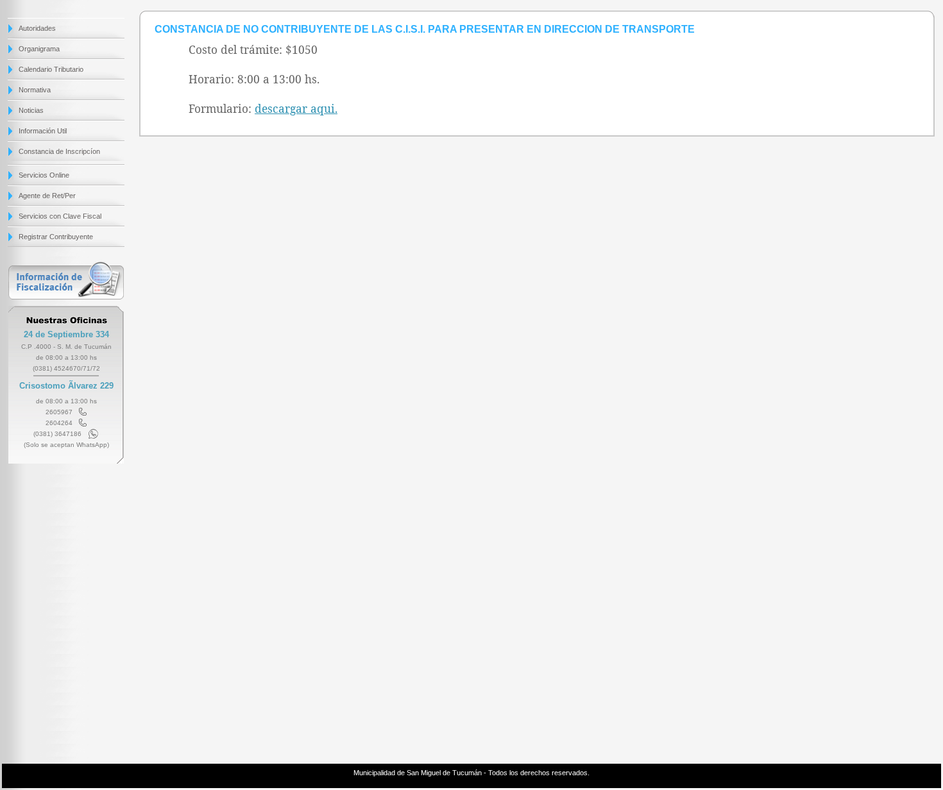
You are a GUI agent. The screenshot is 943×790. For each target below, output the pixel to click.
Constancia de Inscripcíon (59, 151)
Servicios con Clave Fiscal (60, 216)
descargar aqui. (296, 108)
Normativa (35, 90)
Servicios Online (44, 175)
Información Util (43, 131)
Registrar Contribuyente (56, 236)
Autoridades (37, 28)
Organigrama (39, 49)
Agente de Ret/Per (47, 195)
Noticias (31, 110)
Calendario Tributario (51, 69)
